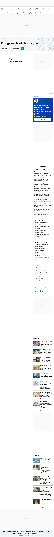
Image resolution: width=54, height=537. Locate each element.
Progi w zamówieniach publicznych (40, 268)
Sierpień (47, 288)
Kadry (8, 12)
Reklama (26, 533)
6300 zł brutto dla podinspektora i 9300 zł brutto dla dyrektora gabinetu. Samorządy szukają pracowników (42, 198)
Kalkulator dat (38, 240)
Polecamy (36, 455)
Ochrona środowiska (39, 250)
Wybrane (48, 169)
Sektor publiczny (19, 13)
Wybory (36, 252)
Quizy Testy (37, 280)
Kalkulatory (40, 220)
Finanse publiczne (39, 246)
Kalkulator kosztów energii (41, 230)
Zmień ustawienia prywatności (28, 531)
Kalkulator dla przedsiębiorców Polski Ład (42, 227)
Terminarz (40, 288)
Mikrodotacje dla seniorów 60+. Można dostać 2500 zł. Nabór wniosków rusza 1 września (41, 180)
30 (49, 291)
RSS (14, 533)
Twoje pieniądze (30, 13)
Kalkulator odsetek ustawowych (42, 234)
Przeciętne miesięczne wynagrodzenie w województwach (43, 264)
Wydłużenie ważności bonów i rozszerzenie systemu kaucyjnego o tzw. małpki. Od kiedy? (42, 191)
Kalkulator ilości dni (39, 238)
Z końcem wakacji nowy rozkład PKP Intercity (41, 210)
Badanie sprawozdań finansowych (43, 270)
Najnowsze (43, 169)
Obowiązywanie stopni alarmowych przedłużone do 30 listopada (42, 172)
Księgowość (3, 12)
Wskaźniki (40, 255)
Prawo (24, 12)
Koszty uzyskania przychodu (41, 274)
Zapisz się (42, 119)
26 (40, 291)
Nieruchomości (41, 12)
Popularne (37, 169)
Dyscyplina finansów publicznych (42, 272)
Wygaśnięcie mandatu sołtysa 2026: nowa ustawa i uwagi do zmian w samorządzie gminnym (42, 176)
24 (35, 291)
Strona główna (4, 38)
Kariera (47, 531)
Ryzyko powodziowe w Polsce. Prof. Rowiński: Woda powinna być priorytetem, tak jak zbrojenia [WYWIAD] (42, 213)
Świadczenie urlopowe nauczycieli (43, 261)
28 (45, 291)
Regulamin (40, 531)
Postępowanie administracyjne (29, 38)
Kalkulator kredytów (39, 232)
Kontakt (20, 533)
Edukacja (48, 12)
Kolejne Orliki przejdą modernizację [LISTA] (42, 206)
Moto (35, 12)
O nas (3, 531)
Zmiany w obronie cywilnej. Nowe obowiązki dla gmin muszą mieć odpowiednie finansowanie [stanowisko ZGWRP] (42, 195)
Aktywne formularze (43, 243)
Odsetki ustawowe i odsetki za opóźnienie (42, 258)
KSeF (52, 12)
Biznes (12, 12)
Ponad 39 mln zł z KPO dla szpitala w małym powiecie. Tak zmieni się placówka (42, 202)
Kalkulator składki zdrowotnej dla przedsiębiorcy (42, 223)
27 (42, 291)
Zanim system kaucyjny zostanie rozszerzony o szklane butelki (41, 183)
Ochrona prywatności (12, 531)
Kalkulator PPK (38, 236)
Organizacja (18, 38)
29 (47, 291)
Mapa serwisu (34, 533)
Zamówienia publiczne (40, 248)
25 (38, 291)
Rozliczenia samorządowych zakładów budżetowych (41, 277)
